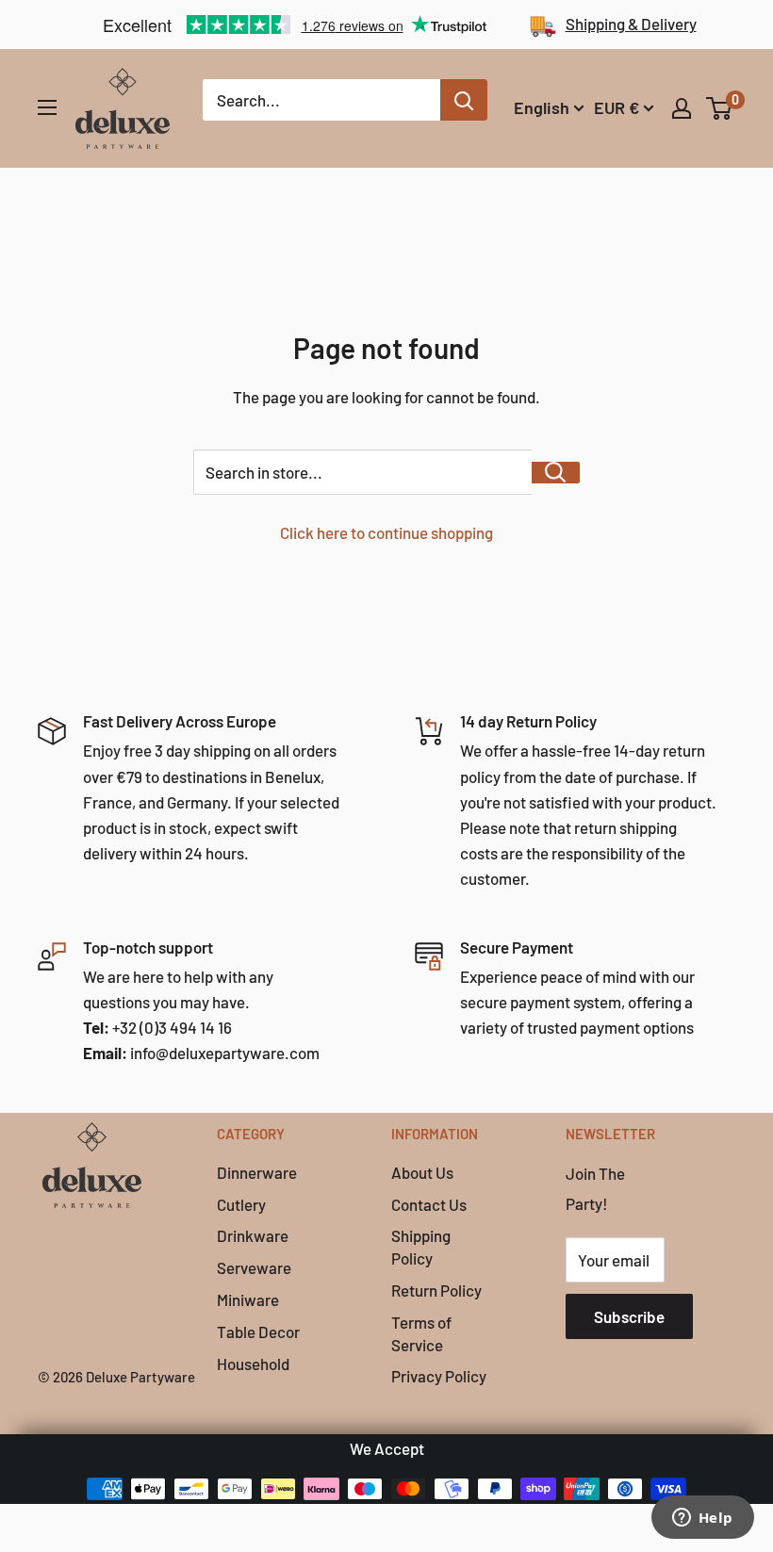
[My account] (681, 108)
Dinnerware (257, 1172)
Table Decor (258, 1331)
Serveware (254, 1267)
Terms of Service (421, 1333)
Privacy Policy (438, 1375)
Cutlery (241, 1204)
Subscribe (629, 1316)
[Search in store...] (556, 472)
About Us (422, 1172)
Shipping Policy (421, 1246)
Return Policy (436, 1290)
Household (253, 1363)
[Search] (463, 100)
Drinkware (252, 1235)
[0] (720, 108)
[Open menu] (47, 107)
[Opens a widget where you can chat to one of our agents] (702, 1519)
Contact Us (429, 1204)
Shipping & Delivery (631, 23)
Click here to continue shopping (386, 532)
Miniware (248, 1299)
